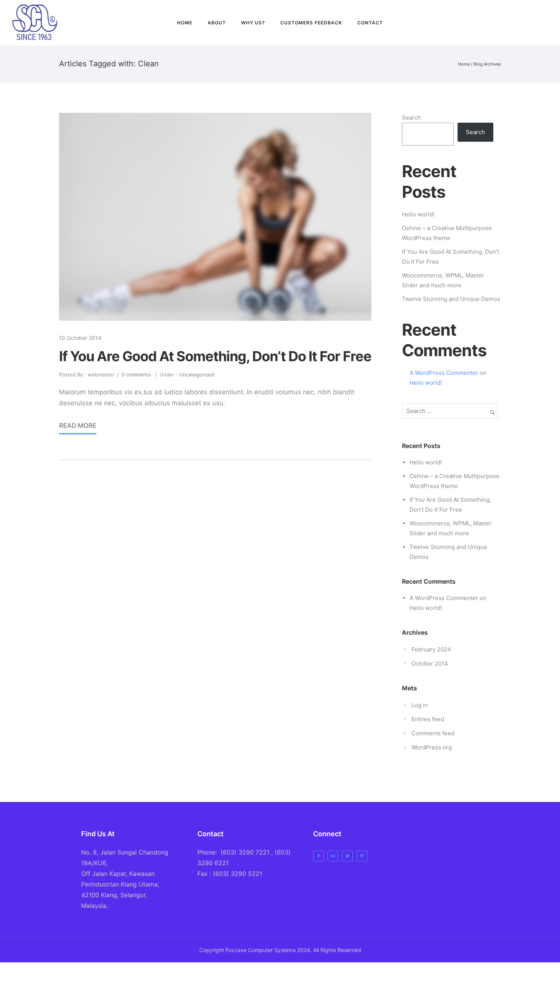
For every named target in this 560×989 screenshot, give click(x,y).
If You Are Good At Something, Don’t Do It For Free (215, 356)
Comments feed (432, 733)
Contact (370, 23)
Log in (419, 705)
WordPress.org (431, 747)
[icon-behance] (335, 856)
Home (184, 23)
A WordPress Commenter (444, 372)
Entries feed (427, 719)
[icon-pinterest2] (364, 856)
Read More (77, 425)
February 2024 (431, 649)
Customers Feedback (311, 23)
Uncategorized (196, 374)
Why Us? (253, 23)
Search (411, 117)
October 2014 (429, 663)
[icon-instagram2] (545, 23)
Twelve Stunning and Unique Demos (451, 298)
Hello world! (418, 214)
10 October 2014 (80, 337)
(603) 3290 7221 (245, 852)
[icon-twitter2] (531, 23)
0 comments (136, 374)
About (217, 23)
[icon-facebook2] (514, 23)
